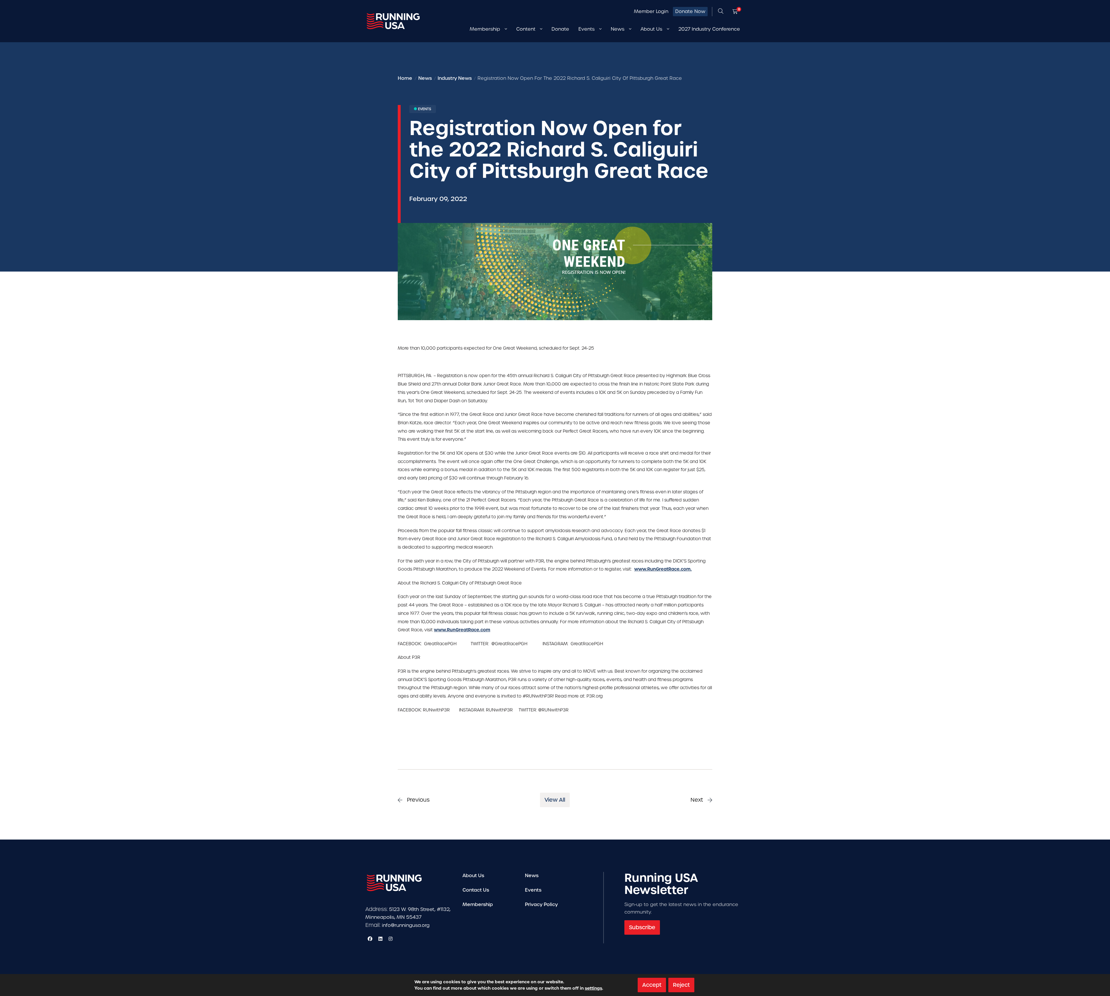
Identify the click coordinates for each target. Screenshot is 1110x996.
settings (593, 988)
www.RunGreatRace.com (462, 630)
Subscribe (642, 927)
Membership (477, 904)
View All (555, 799)
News (532, 876)
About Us (473, 876)
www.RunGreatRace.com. (663, 569)
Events (533, 890)
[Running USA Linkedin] (380, 938)
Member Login (651, 11)
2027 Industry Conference (709, 29)
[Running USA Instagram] (390, 938)
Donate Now (690, 11)
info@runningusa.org (406, 925)
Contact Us (475, 890)
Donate (560, 29)
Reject (681, 985)
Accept (651, 985)
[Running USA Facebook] (370, 938)
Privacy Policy (541, 904)
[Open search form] (720, 11)
